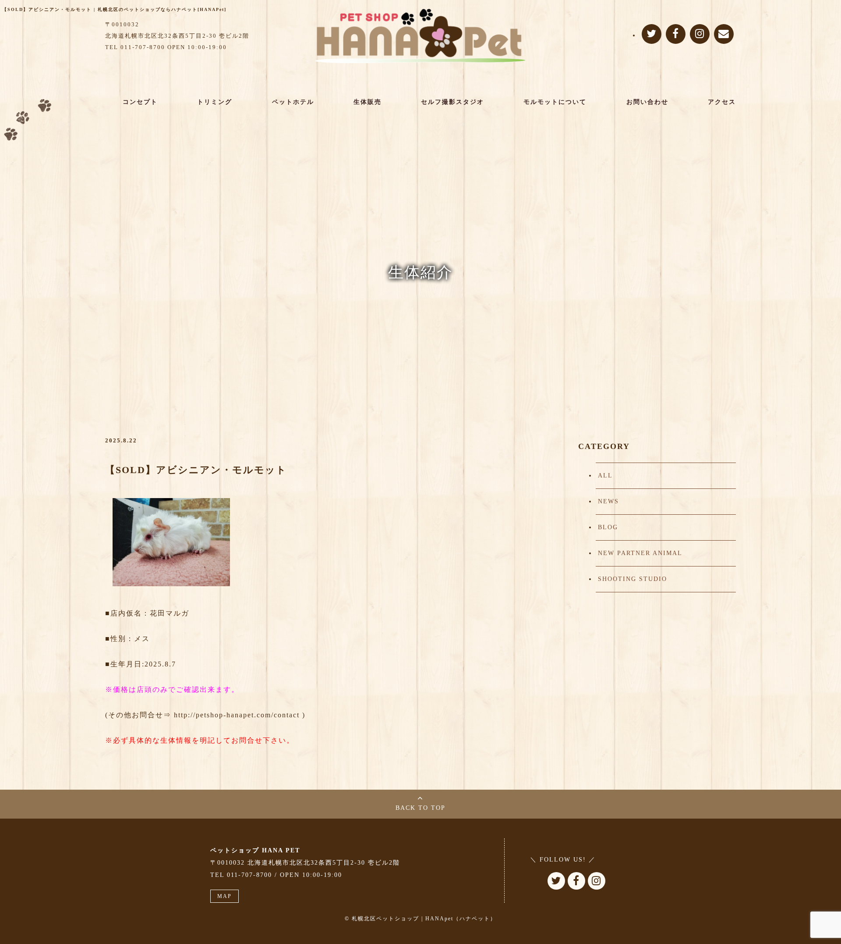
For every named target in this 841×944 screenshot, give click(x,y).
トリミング (214, 102)
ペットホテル (293, 102)
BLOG (608, 527)
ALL (605, 475)
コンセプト (140, 102)
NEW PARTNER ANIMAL (640, 553)
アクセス (722, 102)
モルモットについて (555, 102)
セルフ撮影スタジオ (452, 102)
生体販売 (367, 102)
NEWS (608, 501)
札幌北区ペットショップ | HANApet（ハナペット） (424, 919)
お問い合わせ (647, 102)
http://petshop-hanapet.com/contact (237, 715)
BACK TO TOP (420, 808)
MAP (224, 896)
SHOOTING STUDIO (632, 579)
